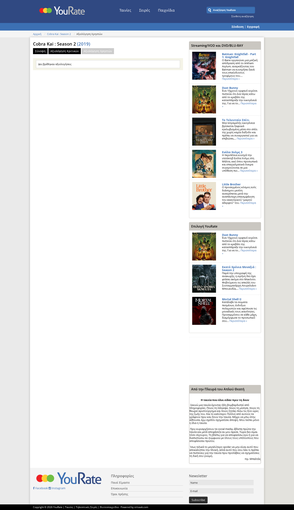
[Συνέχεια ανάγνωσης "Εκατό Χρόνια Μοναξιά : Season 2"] (204, 279)
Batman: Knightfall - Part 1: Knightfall (239, 56)
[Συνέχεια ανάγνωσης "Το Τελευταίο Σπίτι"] (204, 132)
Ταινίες (125, 10)
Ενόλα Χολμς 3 (232, 152)
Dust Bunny (230, 87)
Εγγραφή (253, 26)
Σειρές (144, 10)
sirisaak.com (141, 507)
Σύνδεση (238, 26)
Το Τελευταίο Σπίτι (235, 119)
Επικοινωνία (119, 488)
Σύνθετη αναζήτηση (242, 16)
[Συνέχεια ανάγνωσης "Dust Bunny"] (204, 99)
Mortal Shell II (231, 299)
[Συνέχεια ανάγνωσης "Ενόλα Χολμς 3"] (204, 164)
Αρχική (37, 34)
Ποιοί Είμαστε (120, 482)
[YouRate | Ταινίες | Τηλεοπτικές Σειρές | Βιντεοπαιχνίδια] (62, 9)
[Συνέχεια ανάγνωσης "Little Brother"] (204, 196)
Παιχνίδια (166, 10)
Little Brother (231, 184)
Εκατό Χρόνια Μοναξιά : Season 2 (239, 268)
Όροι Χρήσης (119, 494)
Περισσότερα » (231, 79)
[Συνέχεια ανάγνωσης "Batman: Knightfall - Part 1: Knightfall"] (204, 66)
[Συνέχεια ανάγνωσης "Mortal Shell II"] (204, 311)
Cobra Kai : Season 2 (59, 34)
